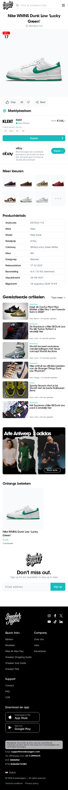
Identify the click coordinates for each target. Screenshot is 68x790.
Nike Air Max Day (14, 651)
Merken (9, 639)
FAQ (7, 691)
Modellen (10, 645)
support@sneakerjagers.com (25, 752)
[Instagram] (49, 615)
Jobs (36, 645)
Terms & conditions (14, 783)
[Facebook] (55, 615)
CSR (7, 697)
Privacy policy (31, 783)
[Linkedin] (61, 621)
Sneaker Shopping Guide (18, 657)
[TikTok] (55, 621)
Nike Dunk (36, 234)
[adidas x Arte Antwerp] (34, 450)
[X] (61, 615)
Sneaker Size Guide (15, 663)
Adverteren (40, 651)
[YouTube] (49, 621)
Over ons (39, 639)
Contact (9, 685)
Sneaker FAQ (12, 669)
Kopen (47, 138)
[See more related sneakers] (58, 198)
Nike (32, 228)
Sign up (58, 586)
